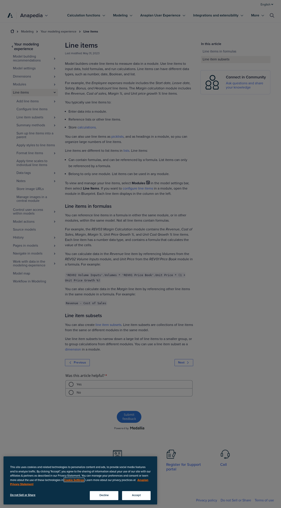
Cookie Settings (74, 480)
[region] (80, 480)
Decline (104, 495)
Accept (136, 495)
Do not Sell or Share (23, 495)
